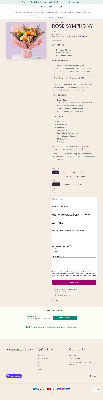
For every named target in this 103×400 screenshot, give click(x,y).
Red (55, 172)
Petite (56, 184)
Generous (78, 184)
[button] (8, 7)
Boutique (66, 184)
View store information (62, 295)
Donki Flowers (43, 359)
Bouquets (41, 355)
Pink (74, 172)
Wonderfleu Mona (37, 393)
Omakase (67, 176)
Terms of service (72, 393)
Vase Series (42, 366)
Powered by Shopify (49, 393)
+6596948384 (74, 359)
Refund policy (61, 393)
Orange (64, 172)
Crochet (40, 362)
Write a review (65, 318)
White (83, 172)
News (40, 369)
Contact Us (73, 355)
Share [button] (56, 300)
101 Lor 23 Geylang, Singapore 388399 (80, 363)
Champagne (80, 176)
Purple (56, 176)
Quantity (54, 188)
